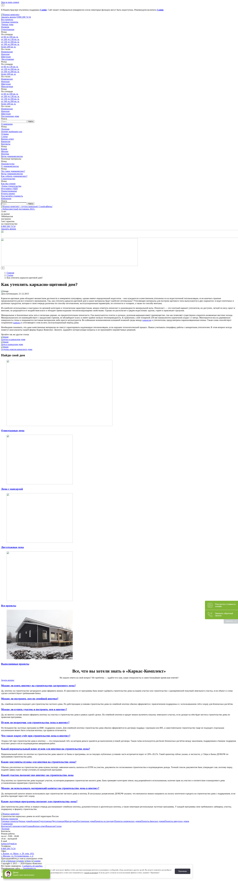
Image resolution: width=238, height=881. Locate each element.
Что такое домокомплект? (13, 171)
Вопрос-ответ (7, 139)
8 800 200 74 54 (24, 17)
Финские (5, 54)
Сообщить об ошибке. (32, 866)
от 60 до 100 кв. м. (9, 37)
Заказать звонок (8, 17)
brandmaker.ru (29, 868)
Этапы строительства (11, 186)
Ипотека (5, 154)
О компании (7, 124)
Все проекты (7, 19)
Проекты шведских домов (177, 821)
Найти (30, 121)
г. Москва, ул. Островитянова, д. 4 (17, 856)
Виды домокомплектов (12, 156)
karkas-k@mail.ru (9, 843)
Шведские (6, 57)
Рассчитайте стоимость (12, 196)
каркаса (16, 322)
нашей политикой (91, 873)
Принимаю (182, 871)
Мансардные (7, 86)
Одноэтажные (7, 29)
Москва (4, 151)
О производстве (17, 826)
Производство (7, 164)
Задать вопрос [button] (7, 680)
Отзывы (5, 134)
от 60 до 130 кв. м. (9, 66)
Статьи (4, 136)
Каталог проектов (9, 819)
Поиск (4, 119)
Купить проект (8, 193)
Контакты (5, 144)
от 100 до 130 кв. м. (10, 39)
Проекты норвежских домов (127, 821)
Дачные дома (7, 24)
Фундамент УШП (9, 188)
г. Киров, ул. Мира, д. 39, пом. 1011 (17, 853)
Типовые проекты (9, 22)
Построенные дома (10, 116)
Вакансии (5, 141)
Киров (4, 149)
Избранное (6, 198)
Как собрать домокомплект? (14, 176)
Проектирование (9, 191)
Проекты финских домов (153, 821)
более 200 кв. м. (8, 47)
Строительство (8, 178)
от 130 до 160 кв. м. (10, 42)
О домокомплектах (10, 166)
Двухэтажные (7, 59)
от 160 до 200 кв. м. (10, 44)
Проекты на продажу (104, 821)
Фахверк (5, 27)
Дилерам (5, 129)
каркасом (146, 320)
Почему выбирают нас (11, 131)
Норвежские (7, 52)
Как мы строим (8, 183)
